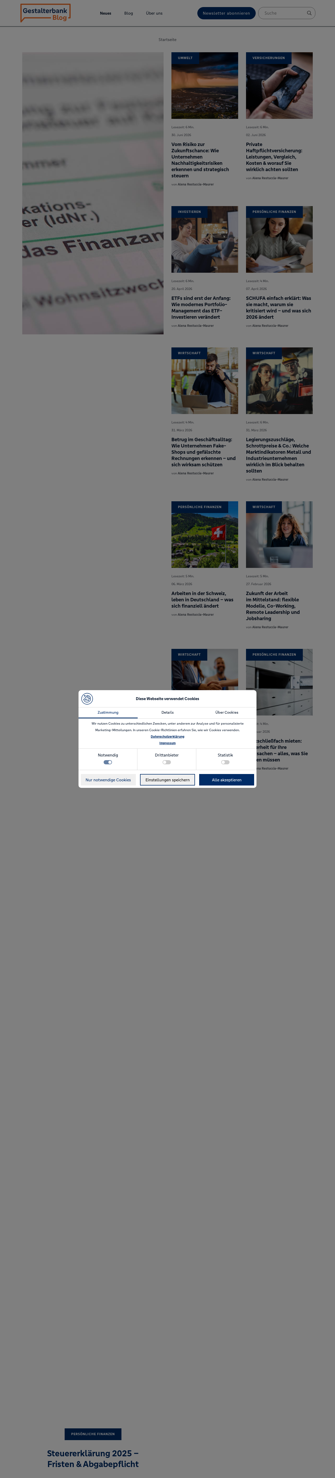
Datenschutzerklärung (167, 737)
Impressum (167, 743)
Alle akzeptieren (227, 779)
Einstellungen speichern (168, 779)
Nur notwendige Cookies (108, 779)
